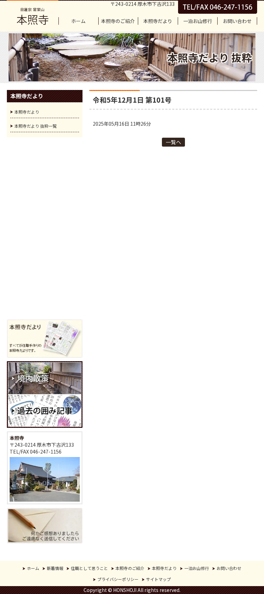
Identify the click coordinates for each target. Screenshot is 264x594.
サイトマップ (158, 579)
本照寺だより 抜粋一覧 (35, 126)
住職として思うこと (89, 568)
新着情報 (55, 568)
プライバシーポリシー (118, 579)
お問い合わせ (237, 21)
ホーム (78, 21)
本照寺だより (157, 21)
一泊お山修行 (197, 21)
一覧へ (173, 142)
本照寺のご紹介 (118, 21)
